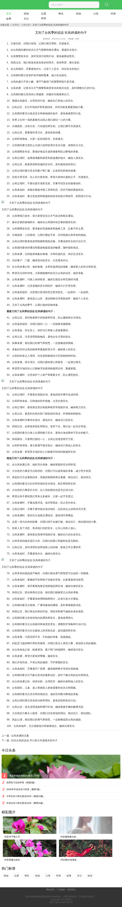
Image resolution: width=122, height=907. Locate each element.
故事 (8, 18)
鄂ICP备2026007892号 (61, 902)
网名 (61, 13)
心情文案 (25, 25)
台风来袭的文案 (20, 735)
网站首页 (50, 889)
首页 (8, 13)
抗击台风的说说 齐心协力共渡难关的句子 (34, 740)
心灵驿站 (14, 25)
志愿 (43, 13)
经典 (113, 13)
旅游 (43, 18)
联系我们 (72, 889)
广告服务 (61, 889)
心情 (95, 13)
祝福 (26, 13)
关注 (26, 18)
